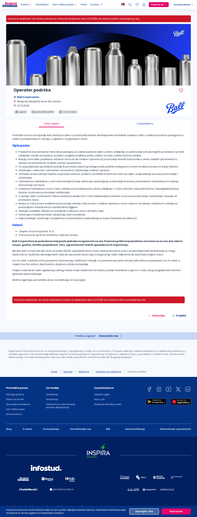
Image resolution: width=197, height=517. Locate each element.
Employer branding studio (108, 404)
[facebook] (149, 389)
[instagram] (159, 389)
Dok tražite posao (15, 409)
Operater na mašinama (108, 371)
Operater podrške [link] (136, 371)
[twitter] (178, 389)
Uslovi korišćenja (135, 429)
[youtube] (168, 389)
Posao (54, 371)
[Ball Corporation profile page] (175, 106)
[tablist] (98, 123)
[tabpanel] (98, 208)
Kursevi (94, 4)
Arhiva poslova (14, 414)
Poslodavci (42, 4)
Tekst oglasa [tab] (51, 123)
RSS (108, 429)
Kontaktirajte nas (80, 429)
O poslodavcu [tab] (145, 123)
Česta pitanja (51, 429)
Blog (8, 429)
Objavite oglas (102, 394)
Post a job (99, 399)
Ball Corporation (28, 97)
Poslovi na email (14, 399)
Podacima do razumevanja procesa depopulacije (60, 406)
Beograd (68, 371)
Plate (83, 4)
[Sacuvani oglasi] (137, 4)
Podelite (181, 315)
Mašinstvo (84, 371)
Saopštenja (52, 394)
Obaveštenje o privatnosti (175, 429)
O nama (27, 429)
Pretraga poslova (15, 394)
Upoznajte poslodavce (18, 404)
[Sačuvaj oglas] (181, 90)
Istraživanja (52, 399)
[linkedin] (188, 389)
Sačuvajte (158, 315)
